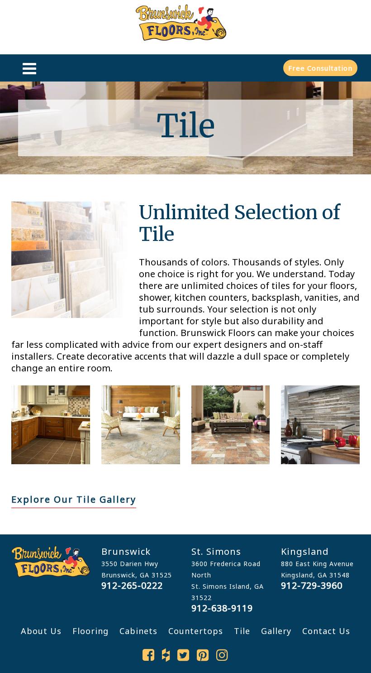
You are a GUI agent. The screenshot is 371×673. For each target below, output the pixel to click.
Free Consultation (320, 67)
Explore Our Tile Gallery (73, 499)
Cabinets (138, 630)
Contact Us (326, 630)
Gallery (276, 630)
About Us (41, 630)
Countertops (195, 630)
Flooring (90, 630)
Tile (242, 630)
